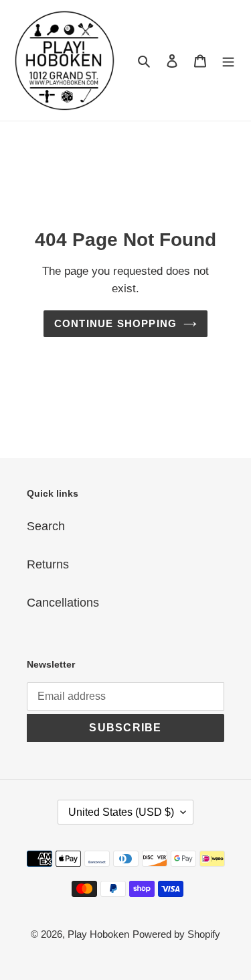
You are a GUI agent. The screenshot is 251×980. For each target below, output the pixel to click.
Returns (48, 564)
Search (46, 526)
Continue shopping (115, 323)
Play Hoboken (98, 934)
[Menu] (228, 60)
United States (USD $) (121, 812)
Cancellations (63, 602)
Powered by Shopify (176, 934)
